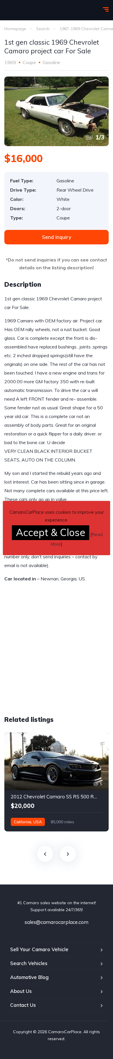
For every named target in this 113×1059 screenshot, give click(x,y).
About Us (21, 991)
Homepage (15, 28)
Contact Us (23, 1005)
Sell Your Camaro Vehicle (39, 949)
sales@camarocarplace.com (56, 922)
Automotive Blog (29, 977)
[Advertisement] (53, 661)
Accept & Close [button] (50, 532)
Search (43, 28)
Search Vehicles (29, 963)
